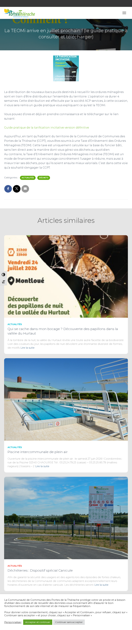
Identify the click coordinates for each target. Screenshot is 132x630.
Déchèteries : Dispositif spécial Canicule (40, 570)
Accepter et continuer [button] (37, 622)
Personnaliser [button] (12, 622)
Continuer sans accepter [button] (69, 622)
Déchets (43, 178)
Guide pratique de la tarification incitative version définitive (46, 127)
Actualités (28, 178)
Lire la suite (27, 347)
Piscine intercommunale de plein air (38, 452)
